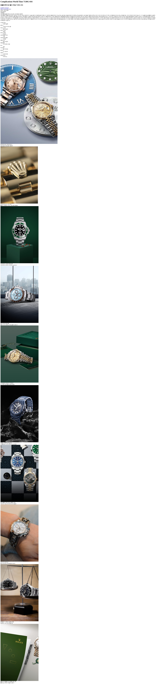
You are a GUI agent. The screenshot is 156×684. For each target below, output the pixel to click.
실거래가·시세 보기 (4, 7)
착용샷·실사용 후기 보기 (5, 9)
